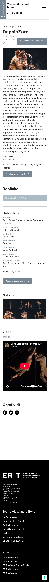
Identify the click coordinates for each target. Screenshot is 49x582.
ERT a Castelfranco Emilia (16, 565)
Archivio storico (11, 525)
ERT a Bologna (10, 569)
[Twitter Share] (12, 414)
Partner (6, 533)
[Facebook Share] (6, 414)
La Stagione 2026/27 (13, 541)
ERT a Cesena (10, 573)
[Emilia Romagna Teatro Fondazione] (3, 9)
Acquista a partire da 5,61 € (31, 41)
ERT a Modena (10, 557)
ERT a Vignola (10, 561)
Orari (8, 43)
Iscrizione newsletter (13, 537)
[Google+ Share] (17, 414)
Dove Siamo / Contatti (14, 529)
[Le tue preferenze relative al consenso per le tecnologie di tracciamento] (44, 577)
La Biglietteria (10, 517)
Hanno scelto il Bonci (13, 521)
